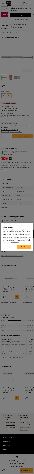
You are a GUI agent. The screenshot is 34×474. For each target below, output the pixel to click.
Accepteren (24, 246)
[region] (17, 237)
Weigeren (10, 246)
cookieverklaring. (15, 242)
